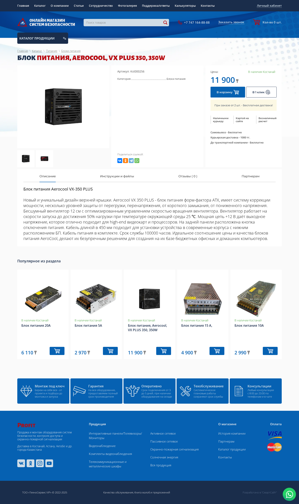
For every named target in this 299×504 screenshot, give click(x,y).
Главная (23, 6)
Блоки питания (176, 79)
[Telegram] (131, 160)
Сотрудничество (101, 6)
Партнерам (226, 441)
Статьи (79, 6)
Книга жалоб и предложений (152, 492)
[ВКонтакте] (119, 160)
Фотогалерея (127, 6)
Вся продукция (160, 465)
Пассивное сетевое (164, 441)
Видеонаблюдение (102, 446)
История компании (232, 433)
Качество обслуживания (118, 492)
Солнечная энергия (164, 457)
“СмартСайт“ (269, 492)
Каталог (40, 6)
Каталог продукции (232, 449)
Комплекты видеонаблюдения (110, 454)
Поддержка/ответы (156, 6)
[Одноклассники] (125, 160)
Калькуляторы (185, 6)
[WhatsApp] (136, 160)
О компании (60, 6)
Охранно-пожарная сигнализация (174, 449)
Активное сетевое (163, 433)
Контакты (208, 6)
